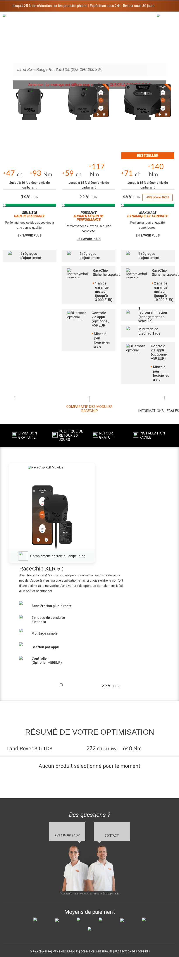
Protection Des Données (132, 951)
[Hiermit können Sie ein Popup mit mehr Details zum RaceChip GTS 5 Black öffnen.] (147, 106)
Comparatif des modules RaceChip (89, 409)
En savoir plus (29, 235)
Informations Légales (158, 411)
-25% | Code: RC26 (157, 197)
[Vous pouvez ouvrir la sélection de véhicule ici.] (162, 49)
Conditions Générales (96, 951)
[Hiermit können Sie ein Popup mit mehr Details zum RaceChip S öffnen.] (29, 106)
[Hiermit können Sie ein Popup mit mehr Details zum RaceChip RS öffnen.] (88, 106)
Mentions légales (66, 951)
